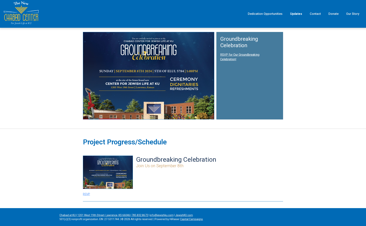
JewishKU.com (184, 215)
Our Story (352, 14)
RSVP (86, 194)
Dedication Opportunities (265, 14)
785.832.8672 (140, 215)
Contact (315, 14)
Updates (296, 14)
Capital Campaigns (191, 219)
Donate (333, 14)
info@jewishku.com (161, 215)
